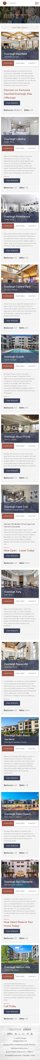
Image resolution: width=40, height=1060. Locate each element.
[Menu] (37, 3)
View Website (12, 103)
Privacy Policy (9, 1045)
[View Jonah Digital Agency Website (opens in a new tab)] (27, 1029)
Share (33, 1055)
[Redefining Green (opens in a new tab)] (10, 1034)
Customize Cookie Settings (25, 1045)
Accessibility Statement (13, 1055)
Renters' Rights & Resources (16, 1052)
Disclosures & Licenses (19, 1048)
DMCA (30, 1052)
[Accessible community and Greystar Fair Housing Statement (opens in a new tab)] (19, 1034)
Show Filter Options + (20, 28)
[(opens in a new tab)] (15, 1029)
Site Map (26, 1055)
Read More (6, 176)
